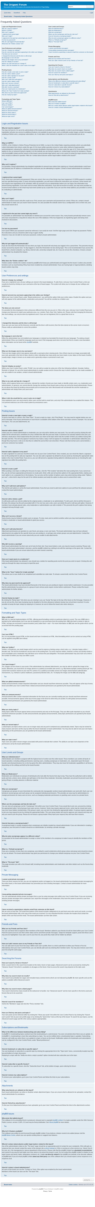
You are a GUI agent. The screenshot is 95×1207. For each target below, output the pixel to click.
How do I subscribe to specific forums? (60, 85)
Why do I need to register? (10, 28)
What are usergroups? (55, 32)
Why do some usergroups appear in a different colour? (64, 38)
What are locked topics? (9, 114)
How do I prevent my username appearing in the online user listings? (22, 52)
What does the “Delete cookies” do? (12, 43)
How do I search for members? (57, 72)
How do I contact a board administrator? (60, 107)
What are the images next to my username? (15, 59)
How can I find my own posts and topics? (60, 74)
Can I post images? (7, 107)
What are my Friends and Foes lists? (59, 58)
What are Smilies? (7, 105)
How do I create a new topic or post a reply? (15, 72)
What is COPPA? (7, 30)
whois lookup (49, 1148)
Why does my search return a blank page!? (61, 71)
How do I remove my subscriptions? (59, 87)
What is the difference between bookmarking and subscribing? (67, 81)
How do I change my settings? (11, 50)
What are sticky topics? (9, 112)
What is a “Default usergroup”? (57, 40)
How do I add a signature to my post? (13, 75)
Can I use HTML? (7, 103)
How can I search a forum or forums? (59, 67)
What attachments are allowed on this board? (61, 93)
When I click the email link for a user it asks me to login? (18, 65)
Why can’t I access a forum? (10, 83)
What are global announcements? (12, 108)
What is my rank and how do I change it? (14, 63)
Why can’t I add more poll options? (12, 79)
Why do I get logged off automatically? (13, 41)
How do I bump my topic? (9, 94)
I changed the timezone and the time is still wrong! (17, 56)
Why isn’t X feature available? (57, 103)
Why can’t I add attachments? (11, 85)
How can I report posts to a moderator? (13, 89)
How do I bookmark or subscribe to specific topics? (63, 83)
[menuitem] (15, 12)
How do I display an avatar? (10, 61)
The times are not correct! (9, 54)
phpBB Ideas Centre (8, 1135)
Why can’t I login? (7, 36)
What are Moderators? (55, 30)
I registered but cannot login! (10, 34)
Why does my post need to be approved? (14, 92)
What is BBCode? (7, 101)
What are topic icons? (8, 116)
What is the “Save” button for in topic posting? (15, 91)
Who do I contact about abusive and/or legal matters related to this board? (70, 105)
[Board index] (5, 2)
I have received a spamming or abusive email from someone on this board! (70, 52)
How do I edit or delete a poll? (10, 81)
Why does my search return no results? (60, 69)
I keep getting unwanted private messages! (61, 50)
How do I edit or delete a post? (11, 73)
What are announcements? (10, 110)
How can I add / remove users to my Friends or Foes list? (65, 60)
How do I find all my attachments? (58, 95)
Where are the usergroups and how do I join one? (63, 34)
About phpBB (53, 1122)
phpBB (29, 342)
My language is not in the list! (10, 57)
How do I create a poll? (9, 77)
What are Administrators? (55, 28)
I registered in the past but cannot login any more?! (17, 38)
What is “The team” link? (55, 41)
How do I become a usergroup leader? (59, 36)
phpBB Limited (58, 1120)
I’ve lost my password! (8, 40)
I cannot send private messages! (58, 48)
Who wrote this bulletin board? (57, 101)
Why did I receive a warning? (10, 87)
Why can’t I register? (8, 32)
